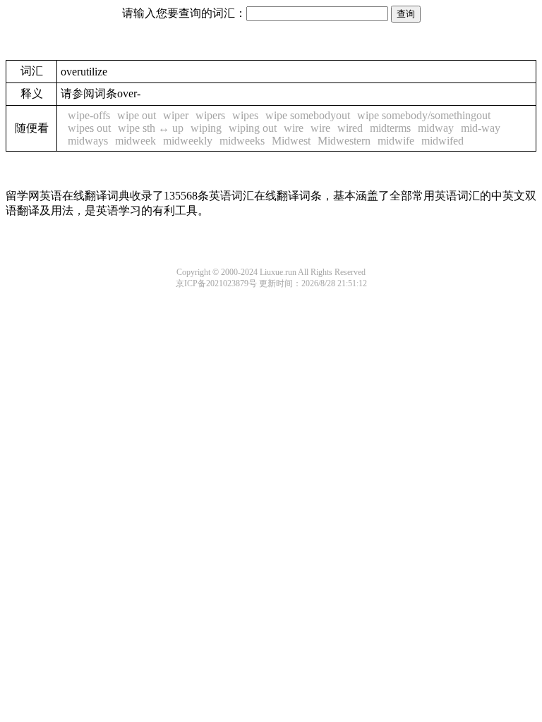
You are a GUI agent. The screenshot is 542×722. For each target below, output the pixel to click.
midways (88, 141)
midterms (390, 128)
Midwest (291, 141)
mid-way (480, 128)
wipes (245, 115)
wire (293, 128)
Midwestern (344, 141)
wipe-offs (89, 115)
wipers (210, 115)
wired (350, 128)
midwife (396, 141)
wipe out (136, 115)
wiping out (253, 128)
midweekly (187, 141)
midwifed (442, 141)
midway (436, 128)
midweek (135, 141)
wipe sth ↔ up (150, 128)
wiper (175, 115)
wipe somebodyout (307, 115)
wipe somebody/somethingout (423, 115)
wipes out (89, 128)
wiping (206, 128)
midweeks (242, 141)
